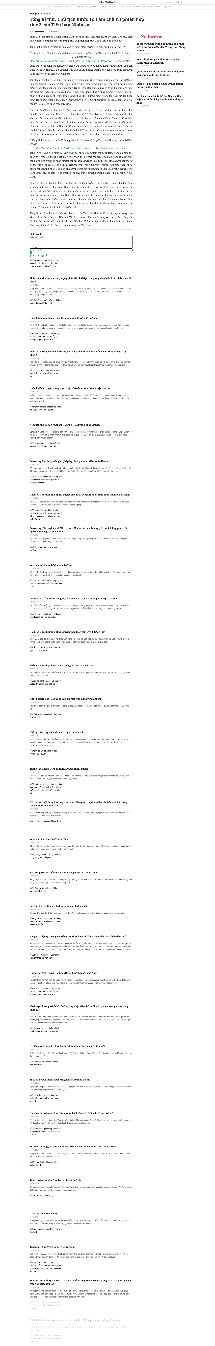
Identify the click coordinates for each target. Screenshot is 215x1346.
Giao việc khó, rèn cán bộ (44, 1213)
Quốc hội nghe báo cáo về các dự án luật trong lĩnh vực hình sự (65, 698)
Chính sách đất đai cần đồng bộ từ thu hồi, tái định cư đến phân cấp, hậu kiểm (74, 598)
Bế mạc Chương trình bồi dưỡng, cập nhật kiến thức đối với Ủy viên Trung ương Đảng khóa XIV (160, 47)
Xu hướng (152, 37)
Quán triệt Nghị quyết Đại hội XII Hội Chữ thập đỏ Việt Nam (63, 972)
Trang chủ (35, 13)
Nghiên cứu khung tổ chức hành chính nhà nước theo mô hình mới (67, 1046)
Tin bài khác (39, 256)
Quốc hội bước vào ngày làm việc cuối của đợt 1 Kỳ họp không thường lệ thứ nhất (75, 1320)
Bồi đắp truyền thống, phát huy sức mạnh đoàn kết (58, 905)
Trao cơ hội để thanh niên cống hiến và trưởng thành (60, 1079)
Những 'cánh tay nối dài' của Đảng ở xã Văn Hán (57, 732)
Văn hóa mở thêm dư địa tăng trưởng (51, 564)
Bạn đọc (167, 7)
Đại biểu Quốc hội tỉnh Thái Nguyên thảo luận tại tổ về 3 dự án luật (67, 631)
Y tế (128, 7)
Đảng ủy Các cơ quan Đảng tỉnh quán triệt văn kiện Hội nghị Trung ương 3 (71, 1113)
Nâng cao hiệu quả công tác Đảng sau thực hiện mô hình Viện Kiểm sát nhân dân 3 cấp (78, 936)
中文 (175, 2)
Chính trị (79, 7)
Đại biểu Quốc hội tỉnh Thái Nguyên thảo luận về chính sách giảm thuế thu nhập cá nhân (80, 494)
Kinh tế (103, 7)
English (169, 2)
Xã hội (121, 7)
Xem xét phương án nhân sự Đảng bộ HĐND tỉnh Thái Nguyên (65, 424)
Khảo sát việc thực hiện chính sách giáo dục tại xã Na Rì (61, 665)
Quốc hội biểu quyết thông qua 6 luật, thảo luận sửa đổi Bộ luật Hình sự (70, 388)
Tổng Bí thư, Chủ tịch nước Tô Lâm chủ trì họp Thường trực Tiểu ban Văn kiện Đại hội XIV (78, 46)
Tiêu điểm (48, 7)
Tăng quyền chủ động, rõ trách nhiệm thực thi (55, 1179)
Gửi (31, 253)
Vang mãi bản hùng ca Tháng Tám (49, 839)
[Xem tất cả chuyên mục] (183, 6)
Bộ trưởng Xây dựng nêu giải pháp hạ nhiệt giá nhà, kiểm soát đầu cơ (69, 461)
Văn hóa (112, 7)
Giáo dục (136, 7)
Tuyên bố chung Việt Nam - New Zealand (52, 1246)
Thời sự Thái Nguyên (63, 7)
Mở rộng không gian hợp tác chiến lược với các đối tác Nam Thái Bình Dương (73, 1146)
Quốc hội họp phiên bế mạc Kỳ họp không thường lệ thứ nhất (64, 317)
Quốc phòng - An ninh (152, 7)
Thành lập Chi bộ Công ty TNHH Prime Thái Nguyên (59, 768)
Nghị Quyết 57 (91, 7)
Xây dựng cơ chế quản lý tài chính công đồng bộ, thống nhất (63, 872)
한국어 (182, 2)
